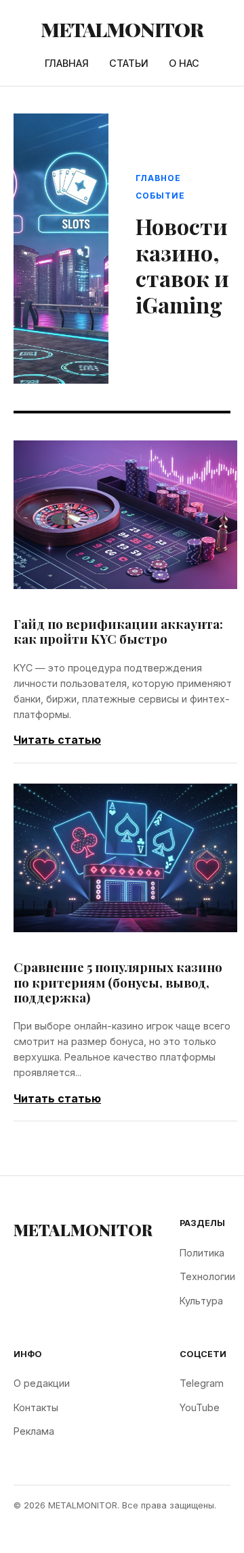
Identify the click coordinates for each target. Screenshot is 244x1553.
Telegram (202, 1383)
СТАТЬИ (128, 63)
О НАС (184, 63)
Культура (201, 1300)
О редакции (42, 1383)
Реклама (34, 1431)
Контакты (36, 1407)
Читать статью (57, 739)
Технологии (207, 1276)
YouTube (200, 1407)
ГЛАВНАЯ (67, 63)
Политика (202, 1252)
